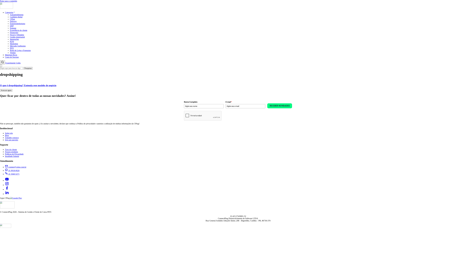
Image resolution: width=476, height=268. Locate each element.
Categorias (9, 12)
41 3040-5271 (13, 174)
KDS (12, 41)
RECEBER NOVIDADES (280, 106)
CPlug (12, 19)
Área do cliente (11, 150)
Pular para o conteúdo (8, 1)
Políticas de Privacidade (14, 154)
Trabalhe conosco (12, 138)
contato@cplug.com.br (17, 167)
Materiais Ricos (11, 55)
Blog (7, 135)
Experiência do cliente (18, 30)
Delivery (13, 21)
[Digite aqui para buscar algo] (2, 62)
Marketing (14, 44)
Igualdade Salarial (12, 156)
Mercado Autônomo (18, 46)
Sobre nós (9, 133)
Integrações (14, 39)
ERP (12, 26)
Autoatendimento (16, 15)
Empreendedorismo (17, 24)
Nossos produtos (11, 152)
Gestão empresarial (17, 37)
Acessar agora (6, 90)
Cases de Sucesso (12, 57)
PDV (12, 48)
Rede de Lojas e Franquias (20, 50)
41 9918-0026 (13, 170)
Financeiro (14, 33)
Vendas (13, 53)
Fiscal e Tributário (17, 35)
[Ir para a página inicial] (6, 8)
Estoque (13, 28)
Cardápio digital (16, 17)
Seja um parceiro (11, 140)
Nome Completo (190, 102)
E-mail (229, 102)
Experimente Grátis (13, 63)
